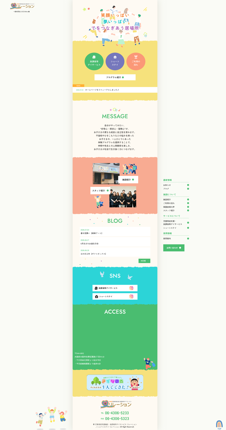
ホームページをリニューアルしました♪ (102, 89)
